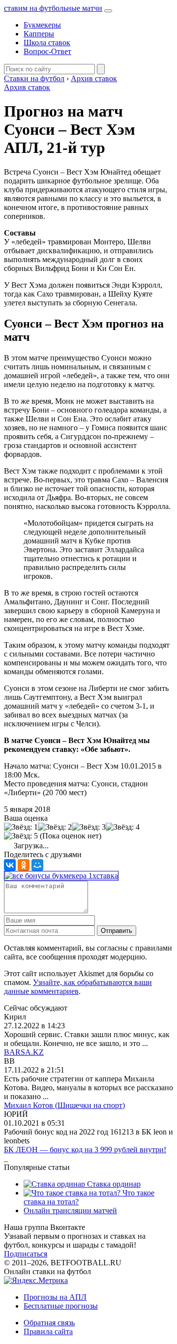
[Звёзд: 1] (21, 827)
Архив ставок (27, 87)
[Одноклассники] (24, 865)
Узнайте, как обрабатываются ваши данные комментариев (78, 986)
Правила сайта (48, 1331)
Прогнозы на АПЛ (55, 1297)
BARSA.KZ (24, 1052)
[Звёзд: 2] (55, 827)
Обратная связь (49, 1322)
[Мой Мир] (37, 865)
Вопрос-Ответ (47, 51)
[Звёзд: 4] (123, 827)
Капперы (39, 34)
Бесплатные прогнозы (61, 1306)
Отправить (116, 930)
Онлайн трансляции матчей (70, 1210)
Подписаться (25, 1254)
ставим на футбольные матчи (53, 8)
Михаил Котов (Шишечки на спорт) (64, 1105)
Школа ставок (47, 42)
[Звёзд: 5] (21, 836)
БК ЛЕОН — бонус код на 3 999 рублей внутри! (85, 1149)
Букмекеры (42, 25)
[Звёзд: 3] (89, 827)
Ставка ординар (113, 1184)
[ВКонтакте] (10, 865)
